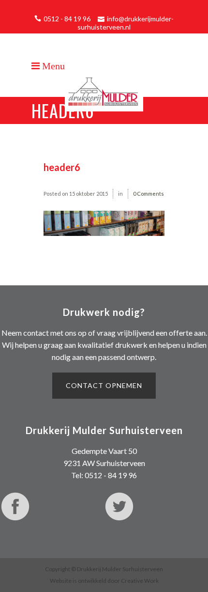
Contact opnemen (104, 385)
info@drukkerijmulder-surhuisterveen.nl (125, 23)
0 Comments (148, 193)
